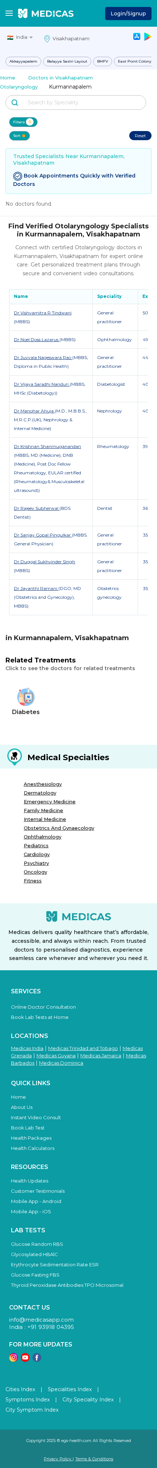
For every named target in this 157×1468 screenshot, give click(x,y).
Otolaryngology (19, 87)
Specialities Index (70, 1389)
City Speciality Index (88, 1399)
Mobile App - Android (36, 1201)
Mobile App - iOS (31, 1211)
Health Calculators (32, 1148)
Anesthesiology (43, 784)
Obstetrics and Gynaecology (59, 828)
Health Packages (31, 1138)
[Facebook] (36, 1359)
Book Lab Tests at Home (40, 1017)
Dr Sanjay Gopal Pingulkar (43, 535)
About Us (21, 1107)
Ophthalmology (42, 837)
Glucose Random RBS (37, 1244)
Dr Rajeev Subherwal (37, 508)
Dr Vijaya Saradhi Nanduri (42, 384)
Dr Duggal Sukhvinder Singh (44, 561)
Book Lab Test (28, 1128)
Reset (140, 135)
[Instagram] (13, 1359)
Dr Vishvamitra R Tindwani (43, 312)
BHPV (102, 61)
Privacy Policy (58, 1458)
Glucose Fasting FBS (35, 1275)
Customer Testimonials (38, 1191)
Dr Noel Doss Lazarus (37, 339)
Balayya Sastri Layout (67, 61)
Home (7, 78)
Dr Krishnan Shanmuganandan (47, 446)
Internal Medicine (45, 819)
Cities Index (20, 1389)
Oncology (35, 872)
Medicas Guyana (56, 1055)
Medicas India (27, 1048)
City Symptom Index (31, 1410)
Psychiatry (36, 863)
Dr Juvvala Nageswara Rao (43, 357)
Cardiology (37, 854)
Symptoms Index (27, 1399)
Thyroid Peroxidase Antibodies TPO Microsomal (67, 1285)
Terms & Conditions (94, 1458)
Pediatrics (36, 845)
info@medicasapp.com (41, 1319)
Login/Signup (128, 13)
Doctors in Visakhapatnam (60, 78)
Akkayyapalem (23, 61)
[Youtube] (25, 1359)
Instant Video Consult (36, 1117)
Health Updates (29, 1181)
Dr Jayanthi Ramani (36, 588)
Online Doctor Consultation (43, 1007)
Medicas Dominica (61, 1063)
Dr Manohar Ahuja (34, 411)
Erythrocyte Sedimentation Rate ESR (55, 1264)
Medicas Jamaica (100, 1055)
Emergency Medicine (50, 801)
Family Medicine (43, 810)
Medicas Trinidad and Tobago (83, 1048)
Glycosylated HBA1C (34, 1254)
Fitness (33, 881)
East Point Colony (135, 61)
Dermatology (40, 793)
